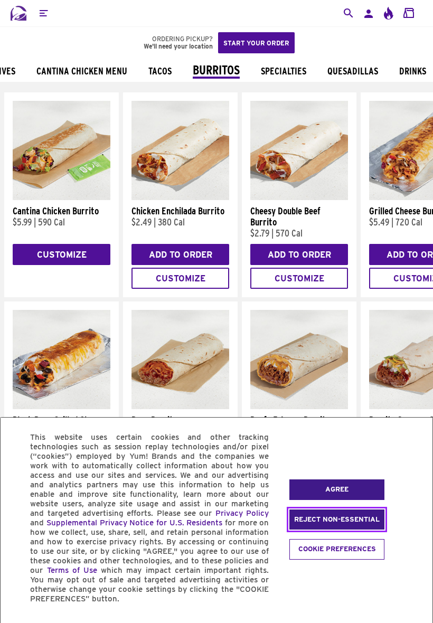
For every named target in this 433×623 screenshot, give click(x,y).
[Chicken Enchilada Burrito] (180, 197)
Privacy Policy (242, 513)
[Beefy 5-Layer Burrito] (299, 406)
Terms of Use (72, 570)
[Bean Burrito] (180, 406)
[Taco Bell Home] (18, 13)
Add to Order (180, 255)
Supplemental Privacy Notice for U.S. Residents (134, 522)
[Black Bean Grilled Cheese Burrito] (61, 406)
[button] (43, 13)
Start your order (256, 43)
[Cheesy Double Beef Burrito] (299, 197)
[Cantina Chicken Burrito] (61, 197)
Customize (62, 255)
